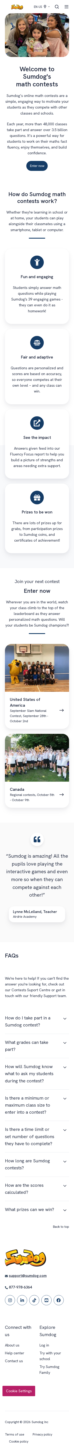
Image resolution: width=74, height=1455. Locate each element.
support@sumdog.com (28, 1275)
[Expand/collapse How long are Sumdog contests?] (65, 1161)
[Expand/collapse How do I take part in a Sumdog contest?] (65, 1018)
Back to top (61, 1226)
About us (12, 1345)
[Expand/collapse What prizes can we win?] (65, 1210)
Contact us (14, 1360)
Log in (44, 1345)
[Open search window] (56, 6)
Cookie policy (18, 1441)
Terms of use (14, 1434)
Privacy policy (42, 1434)
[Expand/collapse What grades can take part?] (65, 1043)
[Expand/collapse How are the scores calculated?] (65, 1186)
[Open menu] (66, 6)
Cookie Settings (19, 1391)
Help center (14, 1353)
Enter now (37, 166)
